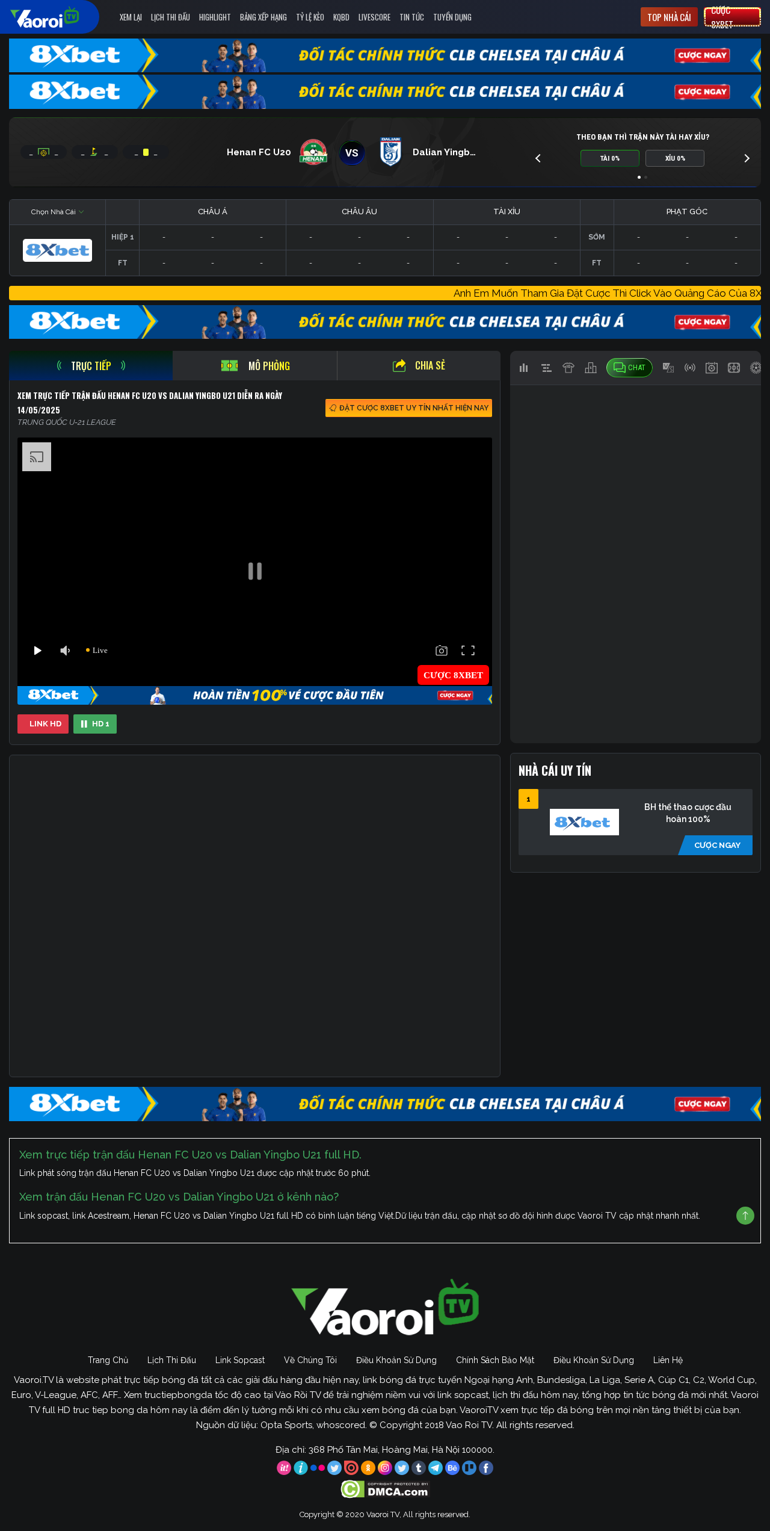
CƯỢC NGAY (717, 845)
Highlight (215, 17)
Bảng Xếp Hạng (263, 17)
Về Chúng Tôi (310, 1360)
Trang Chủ (108, 1360)
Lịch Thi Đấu (170, 17)
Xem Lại (131, 17)
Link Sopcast (240, 1360)
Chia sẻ (430, 365)
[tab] (91, 365)
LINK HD (45, 723)
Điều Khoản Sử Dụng (396, 1360)
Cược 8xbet (722, 16)
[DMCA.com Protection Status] (385, 1488)
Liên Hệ (668, 1360)
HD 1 (100, 723)
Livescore (374, 17)
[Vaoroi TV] (57, 17)
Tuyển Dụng (452, 17)
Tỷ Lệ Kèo (310, 17)
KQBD (341, 17)
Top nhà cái (669, 16)
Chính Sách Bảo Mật (495, 1360)
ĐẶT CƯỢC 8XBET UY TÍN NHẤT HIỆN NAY (413, 408)
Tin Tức (411, 17)
